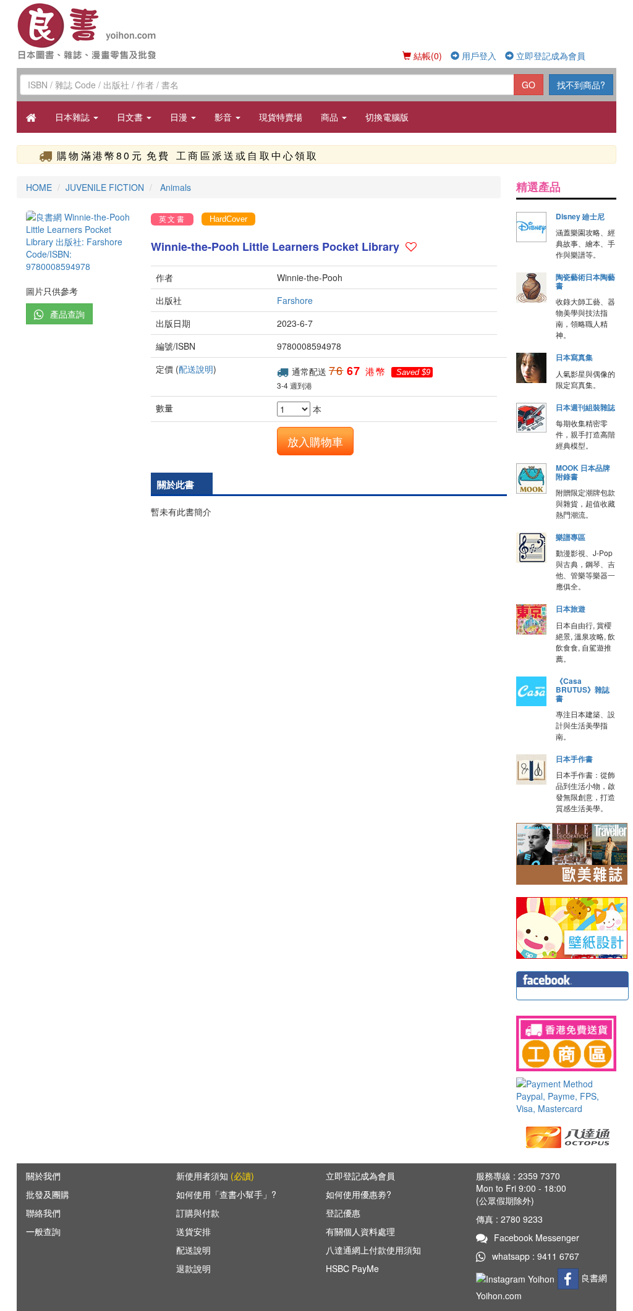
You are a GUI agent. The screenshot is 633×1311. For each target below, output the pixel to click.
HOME (39, 187)
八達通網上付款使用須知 (373, 1250)
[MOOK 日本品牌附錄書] (531, 478)
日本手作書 (574, 758)
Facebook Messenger (536, 1237)
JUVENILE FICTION (105, 187)
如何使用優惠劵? (358, 1194)
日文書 (131, 117)
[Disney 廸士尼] (531, 227)
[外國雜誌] (571, 852)
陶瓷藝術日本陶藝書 (585, 281)
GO (528, 84)
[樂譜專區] (531, 548)
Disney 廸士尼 (580, 216)
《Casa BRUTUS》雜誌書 (583, 689)
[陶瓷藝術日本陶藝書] (531, 287)
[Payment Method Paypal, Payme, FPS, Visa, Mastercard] (566, 1096)
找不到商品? (581, 84)
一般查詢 (43, 1231)
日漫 (180, 117)
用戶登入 (477, 55)
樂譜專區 (570, 536)
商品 (331, 117)
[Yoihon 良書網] (89, 31)
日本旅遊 (570, 608)
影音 (224, 117)
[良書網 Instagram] (517, 1277)
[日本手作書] (531, 769)
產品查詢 (67, 314)
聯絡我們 (43, 1213)
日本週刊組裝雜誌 (585, 407)
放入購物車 (315, 441)
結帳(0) (426, 55)
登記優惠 (343, 1213)
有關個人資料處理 (360, 1231)
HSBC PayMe (352, 1268)
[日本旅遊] (531, 619)
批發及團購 (47, 1194)
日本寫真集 (574, 357)
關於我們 (43, 1176)
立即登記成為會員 (549, 55)
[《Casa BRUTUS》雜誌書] (531, 692)
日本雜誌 (73, 117)
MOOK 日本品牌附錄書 (583, 472)
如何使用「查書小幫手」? (226, 1194)
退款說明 (193, 1268)
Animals (174, 187)
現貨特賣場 (280, 117)
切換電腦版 (387, 117)
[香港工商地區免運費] (566, 1043)
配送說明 (196, 369)
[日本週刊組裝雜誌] (531, 418)
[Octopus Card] (568, 1136)
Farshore (295, 300)
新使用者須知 (215, 1176)
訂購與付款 (197, 1213)
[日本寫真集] (531, 368)
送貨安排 (193, 1231)
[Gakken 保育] (571, 927)
